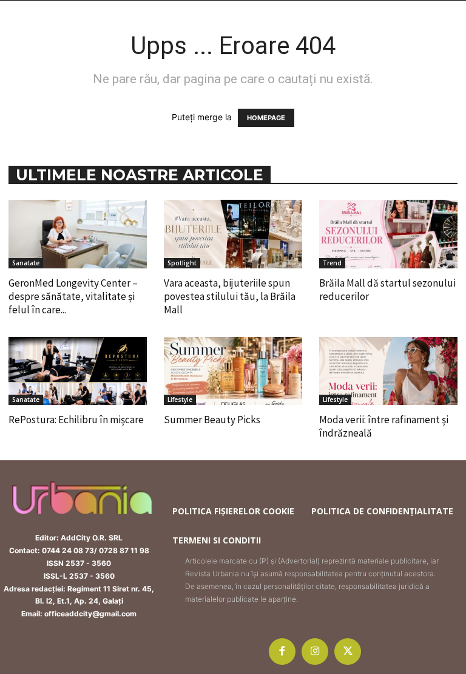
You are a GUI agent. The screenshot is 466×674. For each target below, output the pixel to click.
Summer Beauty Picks (212, 419)
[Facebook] (282, 651)
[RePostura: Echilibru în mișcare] (77, 371)
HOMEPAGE (266, 118)
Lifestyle (179, 399)
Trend (332, 263)
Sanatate (25, 263)
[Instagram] (315, 651)
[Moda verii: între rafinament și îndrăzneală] (388, 371)
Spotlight (182, 263)
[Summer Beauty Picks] (233, 371)
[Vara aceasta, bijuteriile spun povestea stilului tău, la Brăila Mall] (233, 234)
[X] (347, 651)
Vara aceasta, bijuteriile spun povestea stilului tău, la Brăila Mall (229, 296)
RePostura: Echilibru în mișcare (76, 419)
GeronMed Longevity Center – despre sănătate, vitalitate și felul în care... (73, 296)
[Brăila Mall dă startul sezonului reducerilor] (388, 234)
